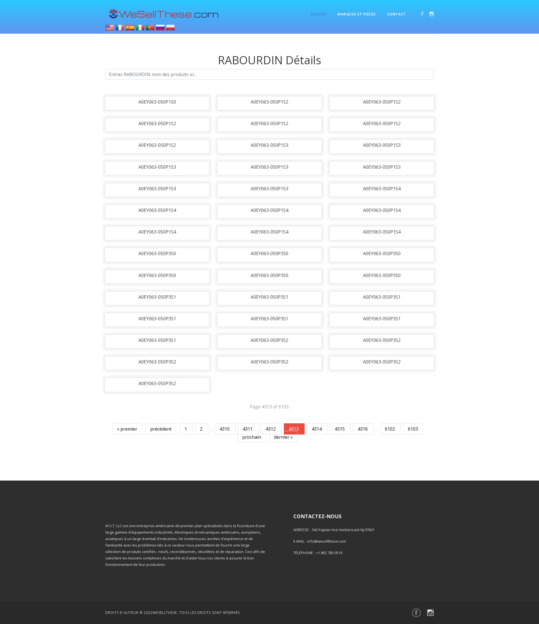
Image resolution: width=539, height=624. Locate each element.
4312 (271, 429)
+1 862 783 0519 (329, 552)
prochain (251, 437)
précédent (161, 429)
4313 (294, 429)
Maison (318, 14)
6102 (390, 429)
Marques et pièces (356, 14)
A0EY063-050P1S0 (157, 102)
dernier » (283, 437)
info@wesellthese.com (326, 541)
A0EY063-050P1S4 (382, 189)
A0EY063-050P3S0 (157, 253)
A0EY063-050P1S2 (269, 102)
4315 (340, 429)
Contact (396, 14)
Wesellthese (165, 612)
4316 (363, 429)
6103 (413, 429)
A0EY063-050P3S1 (157, 297)
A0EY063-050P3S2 (269, 340)
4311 (248, 429)
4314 (317, 429)
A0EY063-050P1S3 (269, 145)
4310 (225, 429)
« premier (127, 429)
